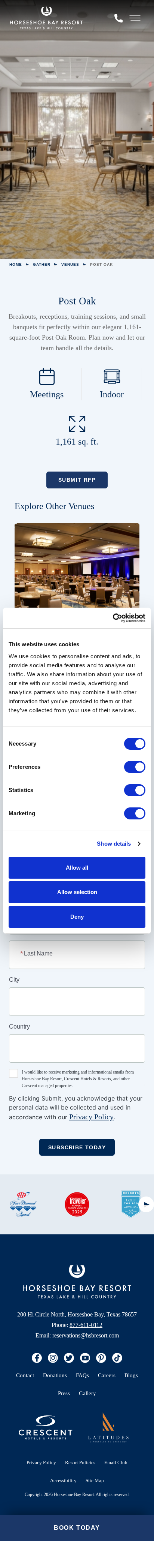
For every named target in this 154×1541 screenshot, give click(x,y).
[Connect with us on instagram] (53, 1358)
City (14, 979)
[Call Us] (118, 18)
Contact (25, 1375)
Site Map (95, 1480)
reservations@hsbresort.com (85, 1335)
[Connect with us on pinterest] (101, 1358)
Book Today (77, 1528)
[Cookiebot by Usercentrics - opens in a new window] (112, 618)
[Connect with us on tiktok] (117, 1358)
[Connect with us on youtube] (85, 1358)
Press (64, 1393)
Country (19, 1026)
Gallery (87, 1393)
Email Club (115, 1462)
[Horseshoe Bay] (46, 18)
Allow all (77, 867)
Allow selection (77, 892)
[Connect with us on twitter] (69, 1358)
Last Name (37, 953)
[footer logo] (108, 1427)
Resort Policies (80, 1462)
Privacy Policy (91, 1117)
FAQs (82, 1375)
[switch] (134, 767)
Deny (77, 917)
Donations (55, 1375)
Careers (107, 1375)
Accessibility (63, 1480)
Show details (114, 843)
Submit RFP (77, 480)
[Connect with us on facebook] (37, 1358)
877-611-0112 (86, 1325)
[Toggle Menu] (134, 18)
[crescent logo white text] (46, 1427)
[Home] (77, 1281)
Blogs (131, 1375)
